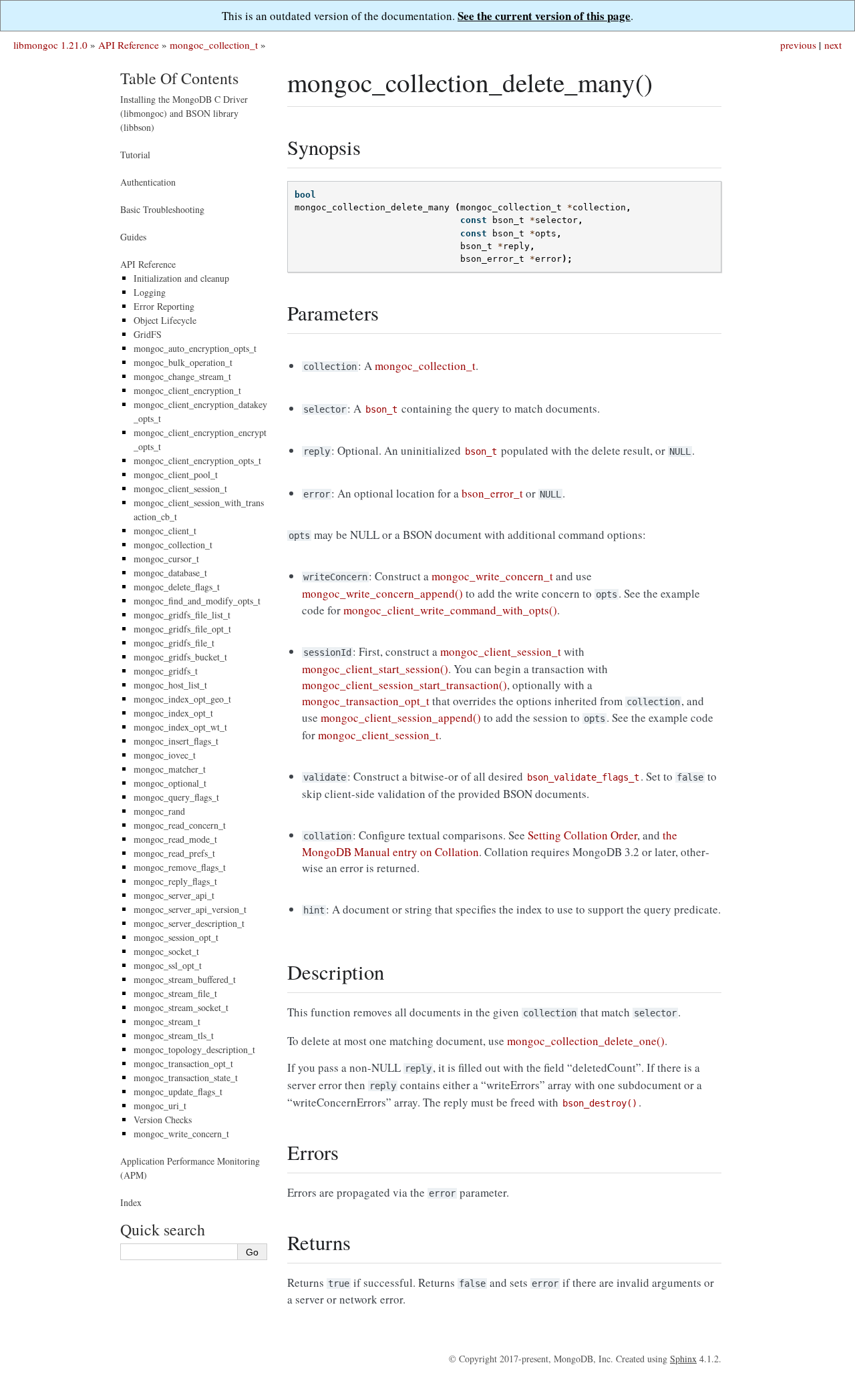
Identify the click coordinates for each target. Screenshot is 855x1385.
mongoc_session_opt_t (176, 937)
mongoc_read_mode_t (175, 839)
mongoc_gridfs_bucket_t (180, 656)
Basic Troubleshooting (162, 209)
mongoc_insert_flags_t (176, 741)
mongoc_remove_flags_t (180, 867)
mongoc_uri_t (160, 1105)
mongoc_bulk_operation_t (183, 362)
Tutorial (135, 154)
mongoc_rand (159, 811)
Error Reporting (164, 306)
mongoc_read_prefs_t (174, 853)
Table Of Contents (179, 78)
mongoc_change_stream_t (182, 376)
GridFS (148, 334)
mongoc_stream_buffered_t (185, 979)
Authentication (148, 182)
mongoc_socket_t (166, 951)
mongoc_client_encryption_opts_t (197, 460)
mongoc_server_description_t (189, 923)
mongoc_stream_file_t (175, 993)
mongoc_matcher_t (170, 769)
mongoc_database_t (170, 572)
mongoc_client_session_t (180, 488)
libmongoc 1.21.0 (50, 44)
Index (131, 1202)
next (833, 44)
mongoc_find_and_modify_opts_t (197, 600)
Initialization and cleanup (181, 278)
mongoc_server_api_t (174, 895)
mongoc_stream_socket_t (181, 1007)
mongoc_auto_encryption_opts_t (195, 348)
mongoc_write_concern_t (181, 1133)
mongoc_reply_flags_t (175, 881)
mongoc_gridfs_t (166, 670)
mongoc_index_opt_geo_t (182, 698)
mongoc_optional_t (170, 783)
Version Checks (163, 1119)
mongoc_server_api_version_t (190, 909)
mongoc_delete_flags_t (177, 586)
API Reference (128, 44)
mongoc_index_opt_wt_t (180, 727)
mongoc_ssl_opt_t (168, 965)
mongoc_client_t (165, 530)
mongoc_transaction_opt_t (183, 1063)
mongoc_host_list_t (170, 684)
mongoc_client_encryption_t (187, 390)
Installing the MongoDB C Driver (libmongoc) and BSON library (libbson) (184, 113)
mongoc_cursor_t (166, 558)
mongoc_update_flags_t (178, 1091)
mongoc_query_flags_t (176, 797)
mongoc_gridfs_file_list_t (182, 614)
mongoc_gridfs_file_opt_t (182, 628)
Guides (133, 236)
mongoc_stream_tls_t (174, 1035)
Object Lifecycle (165, 320)
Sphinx (683, 1358)
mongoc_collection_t (214, 44)
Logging (150, 292)
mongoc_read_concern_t (180, 825)
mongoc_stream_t (167, 1021)
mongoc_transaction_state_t (186, 1077)
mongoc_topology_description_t (194, 1049)
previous (798, 44)
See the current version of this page (544, 15)
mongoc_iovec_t (165, 755)
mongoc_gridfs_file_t (174, 642)
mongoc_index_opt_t (173, 713)
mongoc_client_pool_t (176, 474)
